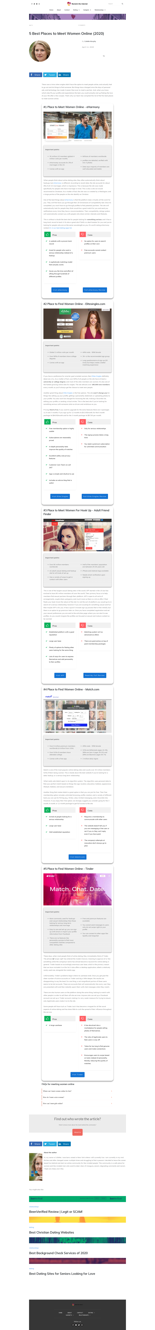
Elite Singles (68, 393)
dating (31, 1227)
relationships (34, 1207)
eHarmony (57, 183)
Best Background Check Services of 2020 (58, 1253)
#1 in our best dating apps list (60, 228)
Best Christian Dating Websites (51, 1232)
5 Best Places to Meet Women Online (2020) (66, 33)
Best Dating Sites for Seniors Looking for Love (62, 1274)
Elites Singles (97, 376)
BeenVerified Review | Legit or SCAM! (56, 1212)
